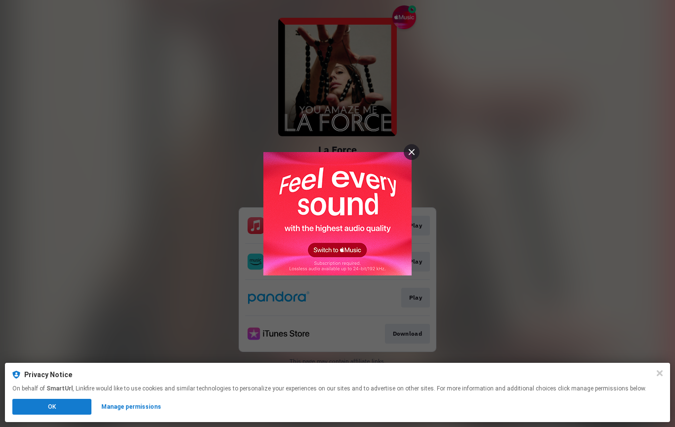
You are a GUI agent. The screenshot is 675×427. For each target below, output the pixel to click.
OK (52, 406)
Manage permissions (131, 406)
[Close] (660, 373)
